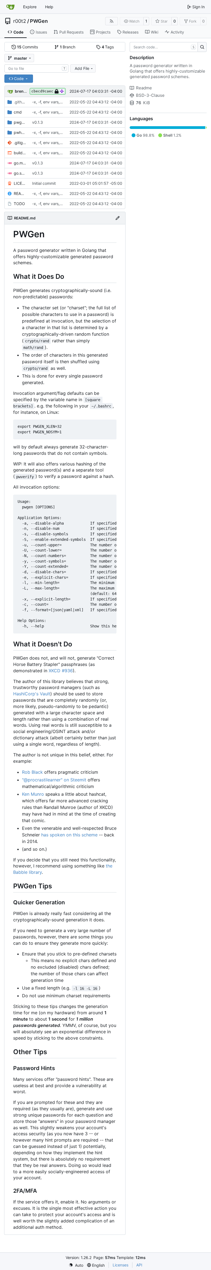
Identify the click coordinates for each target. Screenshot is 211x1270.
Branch (68, 47)
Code (18, 32)
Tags (108, 47)
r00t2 (19, 21)
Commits (27, 47)
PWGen (39, 21)
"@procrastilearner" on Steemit (54, 780)
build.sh (20, 152)
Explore (30, 6)
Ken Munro (33, 794)
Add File (82, 68)
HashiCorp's (25, 693)
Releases (130, 32)
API (139, 1265)
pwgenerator (20, 122)
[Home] (10, 7)
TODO (19, 203)
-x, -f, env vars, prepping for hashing (65, 102)
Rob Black (32, 772)
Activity (177, 32)
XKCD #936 (61, 670)
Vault (45, 693)
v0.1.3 (37, 122)
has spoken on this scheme (69, 835)
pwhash (20, 132)
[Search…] (202, 47)
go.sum (20, 173)
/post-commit (20, 102)
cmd (18, 112)
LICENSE (20, 183)
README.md (20, 193)
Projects (103, 32)
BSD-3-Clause (150, 95)
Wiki (154, 32)
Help (49, 6)
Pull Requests (71, 32)
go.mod (20, 163)
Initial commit (44, 183)
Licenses (120, 1265)
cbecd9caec (42, 91)
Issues (41, 32)
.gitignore (20, 142)
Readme (144, 87)
